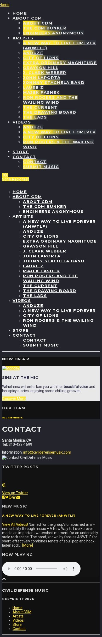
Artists (23, 37)
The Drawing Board (49, 112)
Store (21, 151)
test (25, 179)
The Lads (35, 117)
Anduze (33, 52)
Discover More (14, 399)
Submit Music (41, 166)
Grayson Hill (40, 67)
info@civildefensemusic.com (47, 452)
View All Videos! (15, 524)
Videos (22, 122)
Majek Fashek (41, 92)
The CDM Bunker (44, 28)
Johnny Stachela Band (53, 82)
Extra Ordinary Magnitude (60, 62)
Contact (24, 156)
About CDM (27, 18)
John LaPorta (41, 77)
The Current (40, 107)
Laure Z (33, 87)
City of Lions (41, 57)
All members (12, 417)
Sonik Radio (12, 179)
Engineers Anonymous (53, 32)
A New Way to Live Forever (59, 131)
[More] (27, 545)
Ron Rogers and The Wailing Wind (50, 100)
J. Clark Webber (44, 72)
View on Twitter (15, 493)
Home (20, 13)
